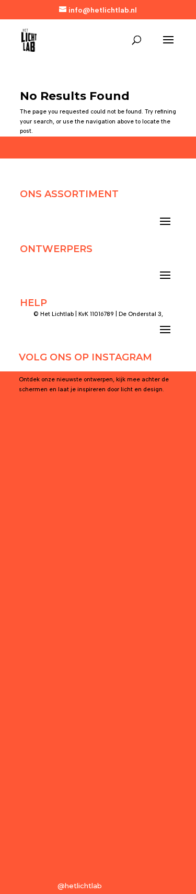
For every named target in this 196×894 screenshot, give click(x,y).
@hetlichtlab (79, 885)
